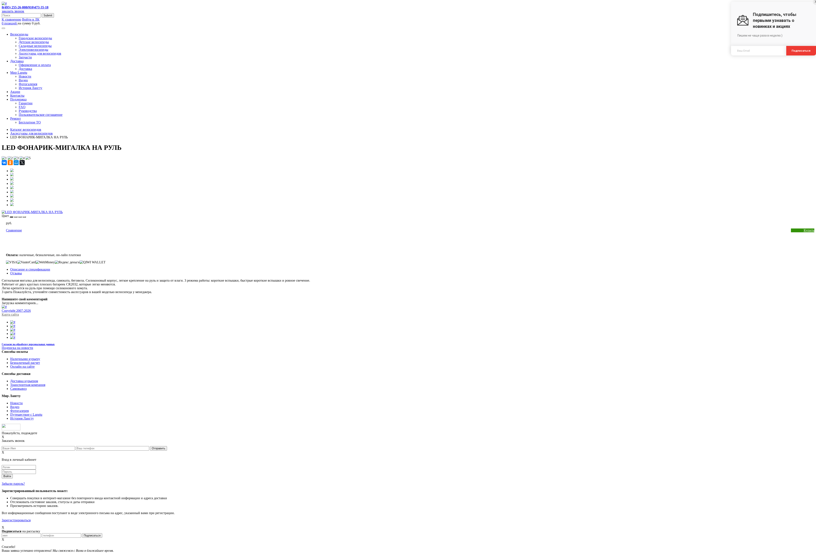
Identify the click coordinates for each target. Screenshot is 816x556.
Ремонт (15, 118)
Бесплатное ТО (30, 122)
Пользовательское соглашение (40, 114)
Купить (809, 230)
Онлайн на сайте (22, 366)
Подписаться (801, 50)
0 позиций (10, 23)
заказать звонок (13, 11)
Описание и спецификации (30, 269)
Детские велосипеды (34, 42)
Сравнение (14, 230)
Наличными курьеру (25, 359)
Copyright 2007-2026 (16, 310)
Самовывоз (18, 388)
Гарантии (26, 103)
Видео (23, 80)
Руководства (28, 111)
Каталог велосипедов (25, 129)
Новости (25, 76)
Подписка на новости (17, 348)
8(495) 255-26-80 (14, 7)
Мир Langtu (18, 72)
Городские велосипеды (35, 38)
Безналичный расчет (25, 363)
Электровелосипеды (33, 49)
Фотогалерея (28, 84)
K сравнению (11, 19)
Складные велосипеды (35, 46)
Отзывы (16, 273)
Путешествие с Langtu (26, 414)
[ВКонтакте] (4, 162)
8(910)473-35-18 (37, 7)
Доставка (17, 61)
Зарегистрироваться (16, 520)
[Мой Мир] (16, 162)
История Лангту (30, 88)
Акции (15, 92)
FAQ (22, 107)
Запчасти (25, 57)
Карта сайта (10, 314)
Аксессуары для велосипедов (40, 53)
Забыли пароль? (13, 483)
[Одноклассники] (10, 162)
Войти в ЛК (31, 19)
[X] (22, 162)
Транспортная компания (27, 385)
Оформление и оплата (35, 65)
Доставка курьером (24, 381)
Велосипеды (19, 34)
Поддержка (18, 99)
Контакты (17, 95)
